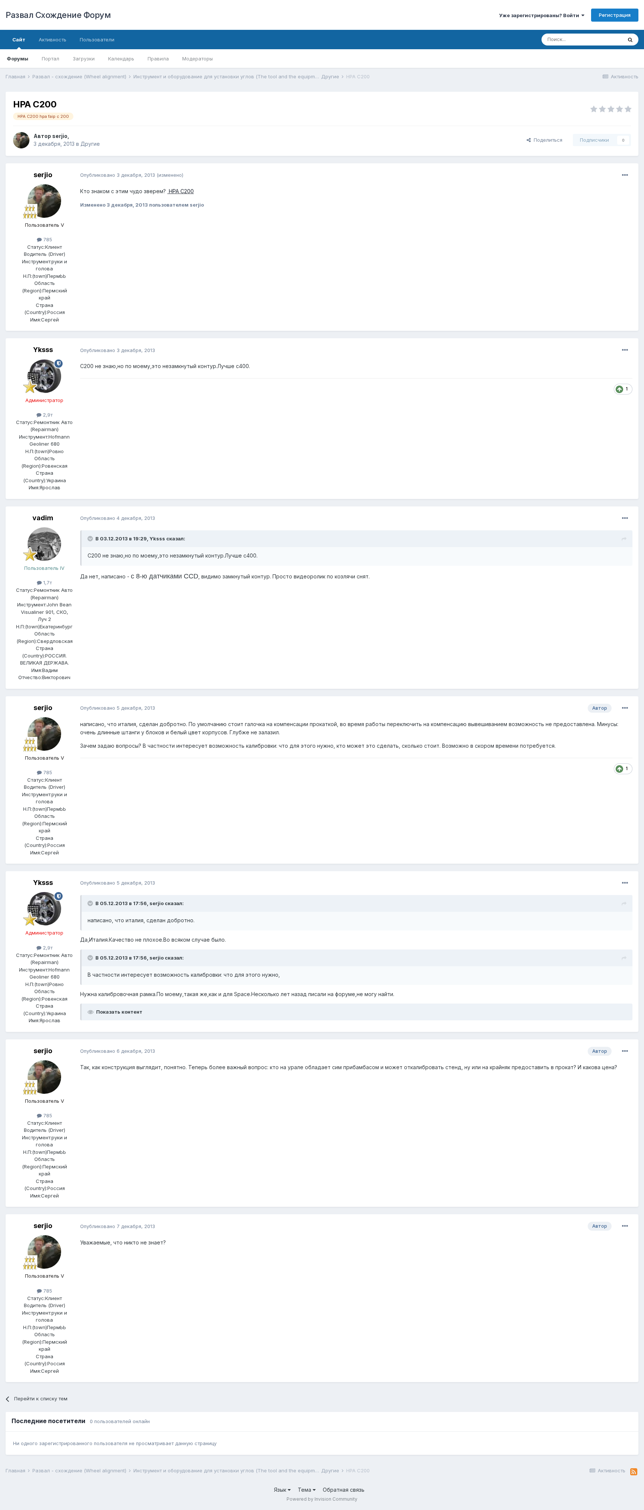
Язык (281, 1490)
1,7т (47, 583)
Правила (158, 59)
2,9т (47, 415)
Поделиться (546, 140)
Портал (50, 59)
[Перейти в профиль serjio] (21, 140)
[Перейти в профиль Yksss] (44, 376)
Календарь (121, 59)
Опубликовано (117, 175)
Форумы (17, 59)
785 (47, 239)
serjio (59, 136)
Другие (90, 144)
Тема (305, 1490)
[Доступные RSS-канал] (633, 1472)
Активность (52, 40)
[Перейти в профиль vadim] (44, 544)
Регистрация (615, 15)
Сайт (18, 40)
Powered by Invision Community (322, 1499)
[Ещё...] (625, 175)
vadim (42, 518)
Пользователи (97, 40)
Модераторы (197, 59)
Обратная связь (343, 1490)
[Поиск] (630, 39)
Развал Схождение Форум (58, 15)
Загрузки (84, 59)
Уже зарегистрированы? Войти (540, 15)
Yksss (43, 350)
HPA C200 (180, 191)
